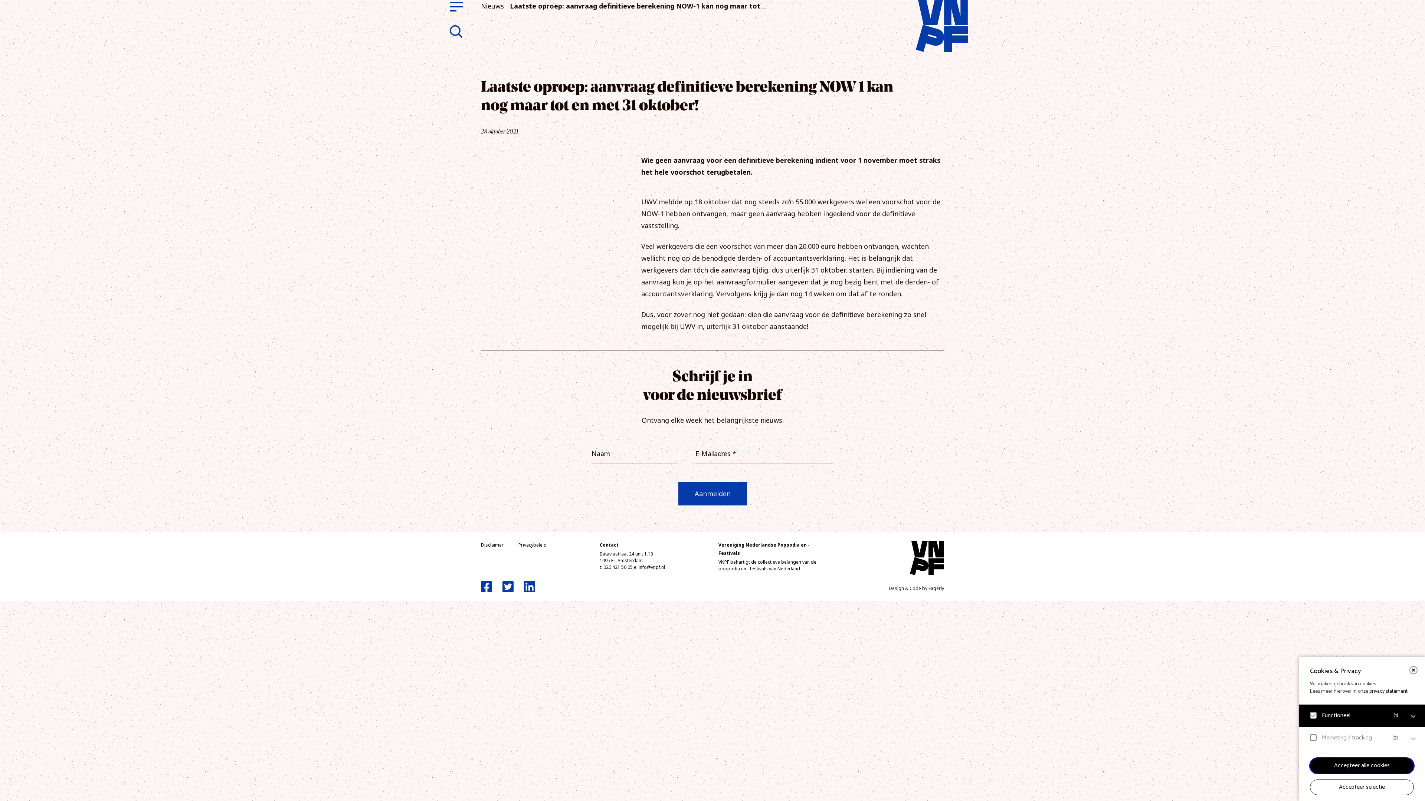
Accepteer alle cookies (1362, 766)
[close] (1413, 670)
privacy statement (1388, 691)
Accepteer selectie (1362, 787)
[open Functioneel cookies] (1413, 716)
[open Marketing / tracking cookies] (1413, 739)
